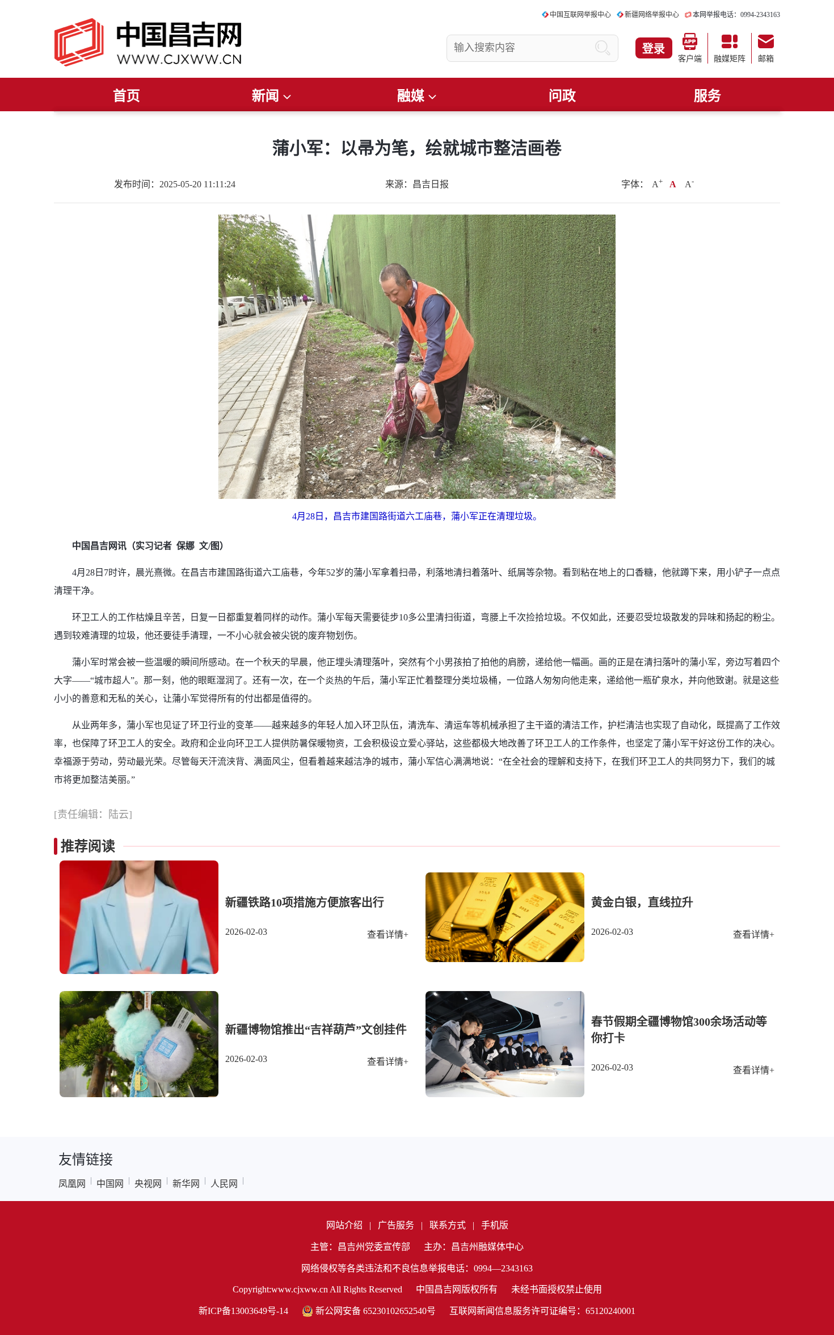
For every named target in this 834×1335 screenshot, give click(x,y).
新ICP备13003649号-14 (243, 1311)
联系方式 (447, 1225)
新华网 (186, 1184)
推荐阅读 (88, 846)
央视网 (148, 1184)
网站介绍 (344, 1225)
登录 (653, 49)
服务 (707, 96)
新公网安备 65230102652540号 (375, 1311)
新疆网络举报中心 (652, 14)
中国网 (110, 1184)
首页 (126, 96)
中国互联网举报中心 (580, 14)
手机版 (494, 1225)
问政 (562, 96)
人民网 (224, 1184)
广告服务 (396, 1225)
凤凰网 (72, 1184)
